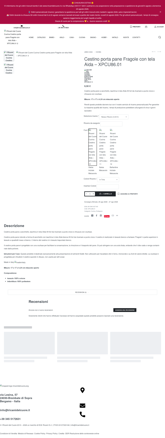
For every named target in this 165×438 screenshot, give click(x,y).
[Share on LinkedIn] (101, 216)
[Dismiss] (160, 12)
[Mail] (113, 216)
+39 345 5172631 (63, 28)
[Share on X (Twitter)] (92, 216)
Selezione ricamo (91, 116)
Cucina (98, 52)
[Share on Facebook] (97, 216)
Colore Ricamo (90, 178)
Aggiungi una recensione (125, 310)
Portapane (99, 211)
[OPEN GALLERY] (44, 79)
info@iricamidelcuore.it (22, 28)
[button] (82, 292)
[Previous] (22, 79)
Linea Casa (88, 52)
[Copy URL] (117, 216)
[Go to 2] (9, 68)
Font (86, 130)
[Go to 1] (9, 56)
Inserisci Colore (90, 185)
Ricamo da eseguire (92, 123)
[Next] (67, 79)
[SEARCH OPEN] (159, 37)
